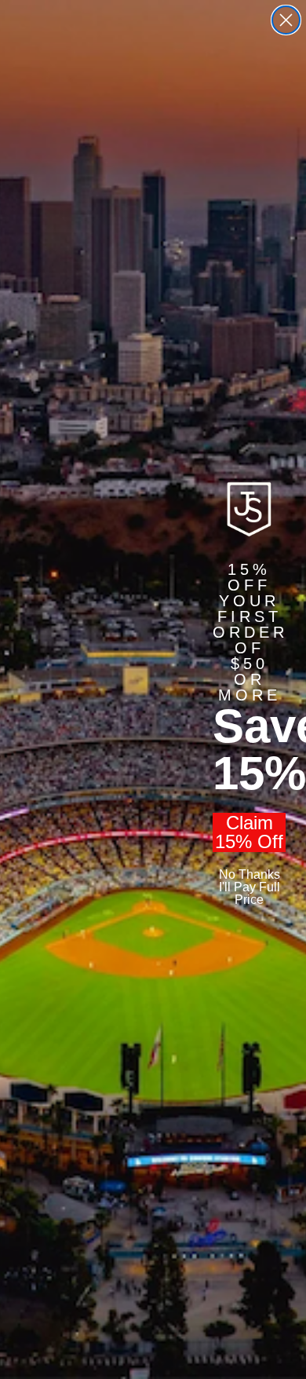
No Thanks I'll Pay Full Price (249, 887)
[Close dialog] (286, 20)
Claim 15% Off (249, 832)
